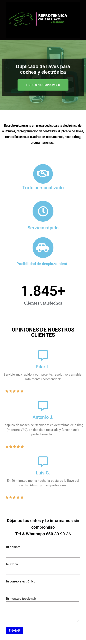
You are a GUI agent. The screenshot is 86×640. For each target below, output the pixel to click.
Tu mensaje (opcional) (21, 598)
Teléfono (12, 564)
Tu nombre (13, 547)
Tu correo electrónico (20, 581)
